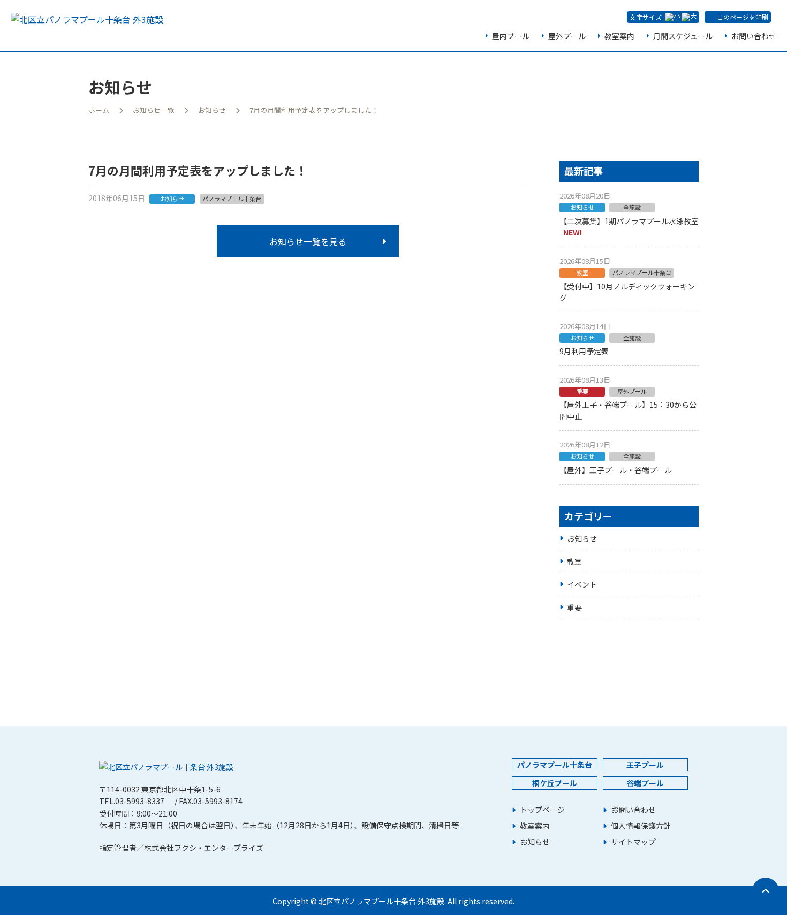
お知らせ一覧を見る (307, 241)
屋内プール (510, 36)
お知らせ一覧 (154, 110)
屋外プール (567, 36)
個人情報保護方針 (641, 826)
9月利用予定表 (584, 351)
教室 (574, 561)
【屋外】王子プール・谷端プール (615, 469)
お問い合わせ (753, 36)
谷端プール (645, 782)
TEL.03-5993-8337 (131, 801)
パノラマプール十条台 (554, 764)
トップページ (542, 810)
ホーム (98, 110)
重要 (574, 607)
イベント (582, 584)
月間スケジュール (683, 36)
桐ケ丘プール (554, 782)
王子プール (645, 764)
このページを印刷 (742, 16)
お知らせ (212, 110)
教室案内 (619, 36)
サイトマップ (633, 842)
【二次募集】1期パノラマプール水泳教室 (629, 221)
